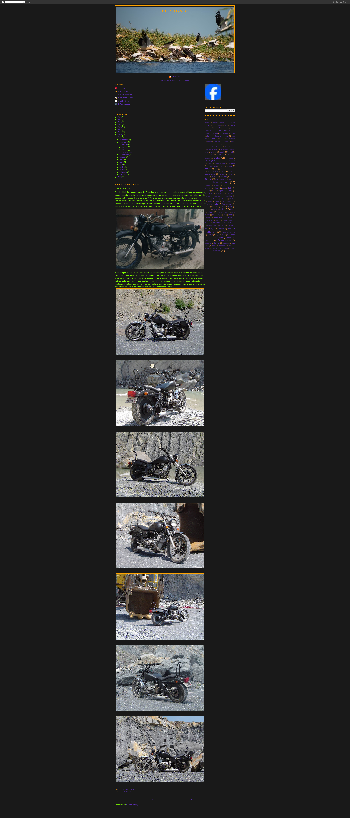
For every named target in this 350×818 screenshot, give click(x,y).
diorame (230, 158)
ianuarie (123, 174)
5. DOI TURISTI (124, 101)
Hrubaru (207, 185)
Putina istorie (126, 152)
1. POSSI (121, 88)
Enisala (208, 169)
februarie (123, 172)
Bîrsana (226, 128)
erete (216, 169)
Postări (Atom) (132, 805)
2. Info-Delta (123, 91)
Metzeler (216, 199)
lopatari (221, 191)
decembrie (124, 140)
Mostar (210, 201)
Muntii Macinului (211, 204)
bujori (209, 136)
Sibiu (206, 229)
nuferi (230, 207)
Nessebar (215, 207)
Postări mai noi (121, 800)
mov (217, 201)
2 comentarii (128, 789)
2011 (120, 132)
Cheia (207, 146)
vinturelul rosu (217, 248)
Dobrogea (210, 160)
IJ (124, 791)
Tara (223, 235)
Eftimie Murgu (212, 166)
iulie (122, 160)
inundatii (207, 188)
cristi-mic (175, 11)
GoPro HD (215, 177)
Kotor (224, 188)
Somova (221, 229)
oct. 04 (125, 150)
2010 (120, 135)
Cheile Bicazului (217, 146)
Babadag (217, 125)
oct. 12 (125, 147)
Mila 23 (224, 199)
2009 (120, 137)
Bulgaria (218, 136)
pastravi (232, 209)
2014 (120, 125)
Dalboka (207, 158)
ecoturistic (231, 163)
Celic (233, 141)
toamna (208, 240)
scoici (230, 225)
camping (214, 138)
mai (121, 164)
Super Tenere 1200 (228, 232)
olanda (207, 209)
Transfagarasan (224, 240)
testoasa (210, 237)
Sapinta (207, 223)
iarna (225, 185)
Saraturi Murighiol (229, 223)
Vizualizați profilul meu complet (175, 80)
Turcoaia (226, 243)
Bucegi (215, 133)
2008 (120, 177)
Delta (216, 157)
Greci (231, 177)
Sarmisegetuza (212, 225)
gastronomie (210, 174)
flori (223, 171)
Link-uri (207, 191)
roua (230, 217)
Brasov (207, 133)
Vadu (214, 245)
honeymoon (220, 182)
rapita (230, 215)
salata (217, 220)
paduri (222, 209)
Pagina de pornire (159, 800)
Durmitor (209, 163)
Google (207, 177)
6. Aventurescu (124, 104)
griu (216, 179)
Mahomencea (220, 193)
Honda (207, 183)
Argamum (231, 122)
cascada (217, 141)
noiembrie (124, 142)
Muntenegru (227, 201)
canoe (222, 138)
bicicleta (218, 128)
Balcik (233, 125)
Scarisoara (222, 225)
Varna (230, 245)
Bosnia (231, 130)
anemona (222, 122)
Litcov (214, 191)
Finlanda (232, 169)
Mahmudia (208, 193)
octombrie (124, 145)
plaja (219, 215)
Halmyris (223, 179)
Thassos (219, 238)
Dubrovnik (232, 161)
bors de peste (221, 130)
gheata (222, 174)
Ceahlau (225, 141)
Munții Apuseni (227, 204)
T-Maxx (210, 235)
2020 (120, 117)
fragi (231, 171)
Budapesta (224, 133)
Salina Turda (228, 220)
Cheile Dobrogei (230, 146)
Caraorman (231, 138)
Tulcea (216, 243)
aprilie (122, 167)
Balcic (226, 125)
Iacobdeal (217, 185)
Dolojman (223, 161)
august (123, 157)
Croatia (229, 154)
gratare (224, 177)
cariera (209, 141)
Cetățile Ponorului (213, 144)
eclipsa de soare (220, 163)
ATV (209, 125)
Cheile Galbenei (212, 149)
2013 (120, 127)
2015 (120, 122)
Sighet (213, 229)
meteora (207, 199)
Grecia (208, 179)
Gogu (230, 174)
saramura (216, 223)
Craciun (220, 154)
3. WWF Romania (125, 95)
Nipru (128, 791)
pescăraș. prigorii (222, 212)
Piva (213, 215)
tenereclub (231, 235)
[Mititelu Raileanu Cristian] (213, 100)
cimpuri (213, 152)
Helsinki (230, 179)
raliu (224, 215)
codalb (221, 152)
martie (122, 170)
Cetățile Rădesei (227, 144)
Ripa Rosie (218, 217)
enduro (229, 166)
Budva (233, 133)
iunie (122, 162)
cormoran (208, 155)
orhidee (214, 209)
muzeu (207, 207)
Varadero (222, 245)
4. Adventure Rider (125, 98)
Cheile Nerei (224, 149)
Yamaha (216, 251)
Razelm (207, 217)
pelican (210, 212)
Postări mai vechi (198, 800)
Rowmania (208, 220)
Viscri (226, 248)
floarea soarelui (213, 171)
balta (209, 128)
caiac (227, 136)
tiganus (229, 237)
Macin (230, 191)
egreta (222, 166)
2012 (120, 130)
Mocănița (232, 199)
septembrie (124, 155)
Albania (214, 122)
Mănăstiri (217, 196)
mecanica (228, 196)
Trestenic (208, 243)
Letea (230, 188)
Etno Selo (224, 169)
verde (207, 248)
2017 (120, 120)
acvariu (207, 122)
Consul (230, 152)
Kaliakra (216, 188)
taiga (217, 235)
